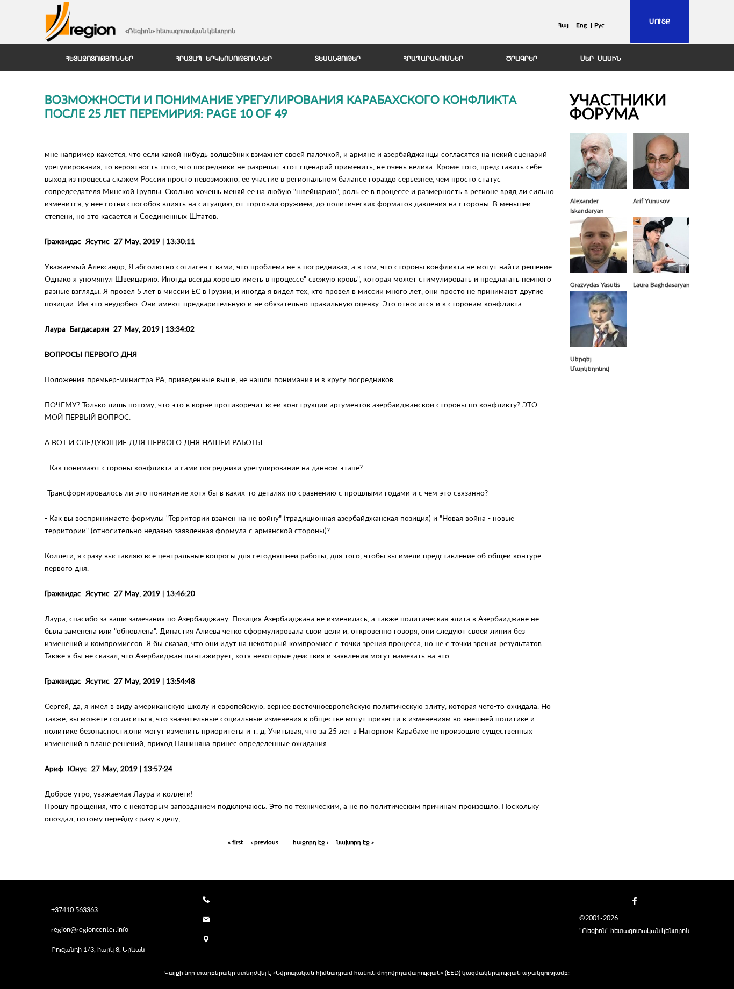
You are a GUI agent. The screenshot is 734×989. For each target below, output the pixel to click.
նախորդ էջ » (355, 842)
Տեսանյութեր (338, 58)
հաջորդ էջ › (310, 842)
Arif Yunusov (651, 201)
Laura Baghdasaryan (661, 285)
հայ (563, 25)
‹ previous (264, 842)
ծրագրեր (521, 58)
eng (581, 25)
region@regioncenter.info (89, 929)
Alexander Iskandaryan (587, 205)
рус (599, 25)
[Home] (81, 22)
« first (235, 842)
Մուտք (659, 21)
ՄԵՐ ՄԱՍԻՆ (600, 58)
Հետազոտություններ (99, 58)
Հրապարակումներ (433, 58)
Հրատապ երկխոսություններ (224, 58)
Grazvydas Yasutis (595, 285)
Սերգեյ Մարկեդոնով (589, 363)
